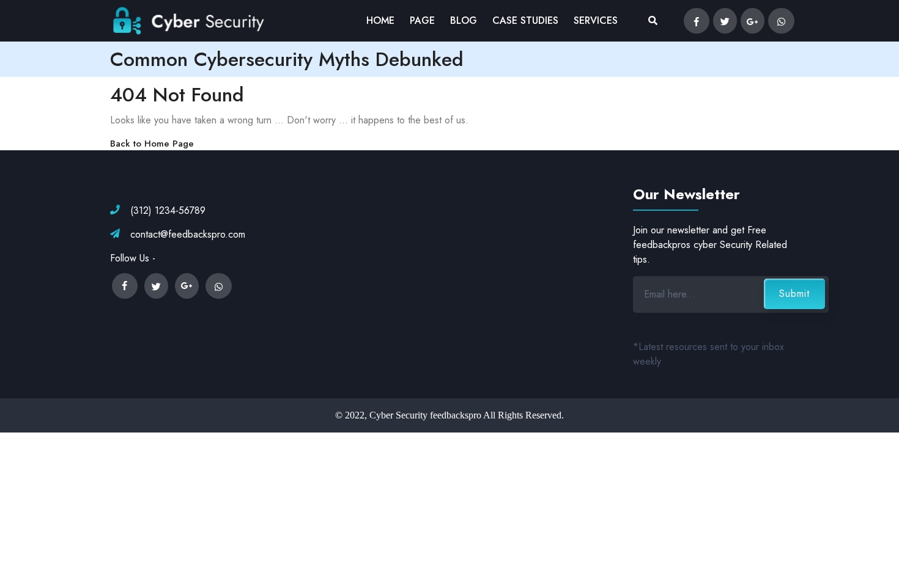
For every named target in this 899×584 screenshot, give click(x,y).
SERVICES (596, 20)
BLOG (463, 20)
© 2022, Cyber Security (381, 415)
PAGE (422, 20)
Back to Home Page (152, 143)
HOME (380, 20)
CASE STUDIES (525, 20)
